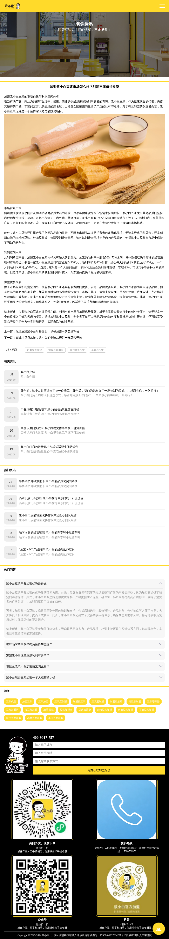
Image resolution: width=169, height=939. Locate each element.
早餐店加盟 (97, 350)
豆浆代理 (11, 701)
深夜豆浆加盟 (55, 350)
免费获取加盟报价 (98, 770)
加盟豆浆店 (116, 701)
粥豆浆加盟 (135, 701)
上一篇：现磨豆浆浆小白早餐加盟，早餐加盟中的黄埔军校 (41, 331)
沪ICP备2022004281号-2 (113, 935)
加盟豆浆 (27, 701)
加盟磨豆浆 (79, 701)
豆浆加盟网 (12, 709)
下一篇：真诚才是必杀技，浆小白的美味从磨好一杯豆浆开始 (43, 337)
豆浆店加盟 (60, 701)
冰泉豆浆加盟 (34, 718)
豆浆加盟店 (66, 709)
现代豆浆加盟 (77, 350)
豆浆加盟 (43, 701)
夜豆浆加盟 (31, 709)
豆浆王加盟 (98, 701)
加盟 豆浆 (48, 709)
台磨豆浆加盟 (34, 350)
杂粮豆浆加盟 (104, 709)
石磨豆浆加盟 (146, 709)
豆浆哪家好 (153, 701)
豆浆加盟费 (85, 709)
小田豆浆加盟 (55, 718)
